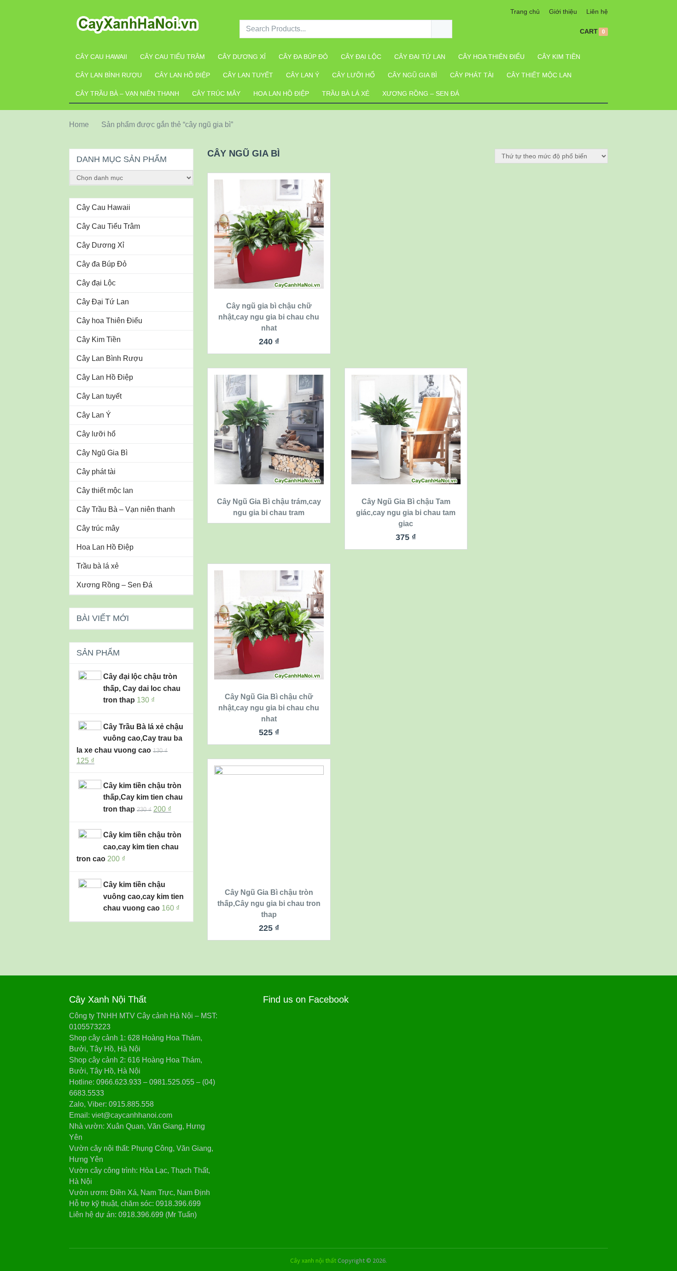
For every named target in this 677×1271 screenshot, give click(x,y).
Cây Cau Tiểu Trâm (172, 56)
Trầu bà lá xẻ (345, 93)
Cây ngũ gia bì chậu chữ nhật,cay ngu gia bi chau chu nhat (268, 317)
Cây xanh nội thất (313, 1260)
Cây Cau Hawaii (101, 56)
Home (79, 124)
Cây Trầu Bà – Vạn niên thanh (127, 93)
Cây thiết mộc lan (539, 75)
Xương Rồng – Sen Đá (420, 93)
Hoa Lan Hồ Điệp (281, 93)
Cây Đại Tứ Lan (419, 56)
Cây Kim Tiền (558, 56)
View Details (269, 262)
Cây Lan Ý (302, 75)
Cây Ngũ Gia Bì (412, 75)
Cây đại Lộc (361, 56)
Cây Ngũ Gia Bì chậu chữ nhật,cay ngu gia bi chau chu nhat (268, 708)
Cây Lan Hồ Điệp (182, 75)
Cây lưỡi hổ (353, 75)
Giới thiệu (563, 11)
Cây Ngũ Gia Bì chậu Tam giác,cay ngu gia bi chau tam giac (405, 513)
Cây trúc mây (216, 93)
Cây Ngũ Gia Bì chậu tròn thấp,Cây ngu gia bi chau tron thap (269, 903)
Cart (589, 31)
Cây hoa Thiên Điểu (491, 56)
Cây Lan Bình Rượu (109, 75)
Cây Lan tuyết (248, 75)
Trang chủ (525, 11)
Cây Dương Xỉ (242, 56)
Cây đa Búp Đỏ (303, 56)
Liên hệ (597, 11)
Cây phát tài (472, 75)
